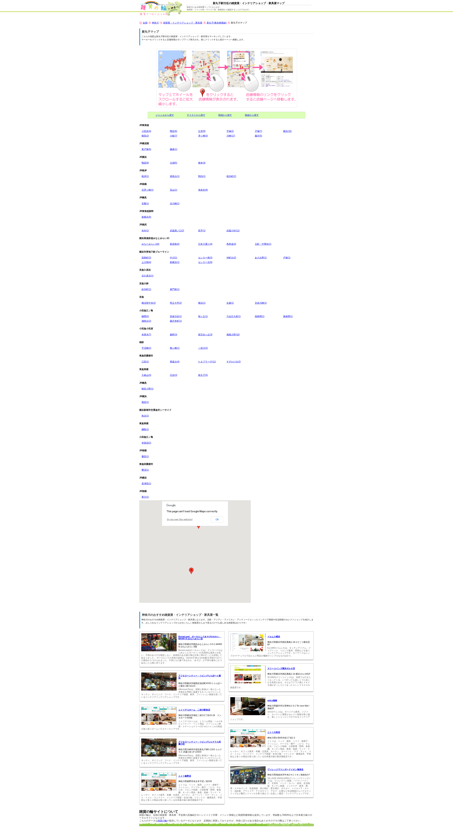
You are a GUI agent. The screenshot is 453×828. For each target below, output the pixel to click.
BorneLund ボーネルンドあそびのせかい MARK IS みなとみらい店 (199, 637)
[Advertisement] (284, 525)
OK (217, 519)
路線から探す (252, 115)
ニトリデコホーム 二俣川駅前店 (194, 710)
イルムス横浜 (273, 636)
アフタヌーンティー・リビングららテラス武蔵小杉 (199, 743)
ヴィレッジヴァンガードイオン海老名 (285, 769)
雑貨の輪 (162, 820)
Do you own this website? (180, 519)
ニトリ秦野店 (184, 776)
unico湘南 (272, 700)
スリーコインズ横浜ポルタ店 (281, 668)
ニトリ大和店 (273, 732)
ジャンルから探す (165, 115)
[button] (191, 571)
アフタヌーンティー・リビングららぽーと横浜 (199, 676)
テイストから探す (196, 115)
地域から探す (225, 115)
